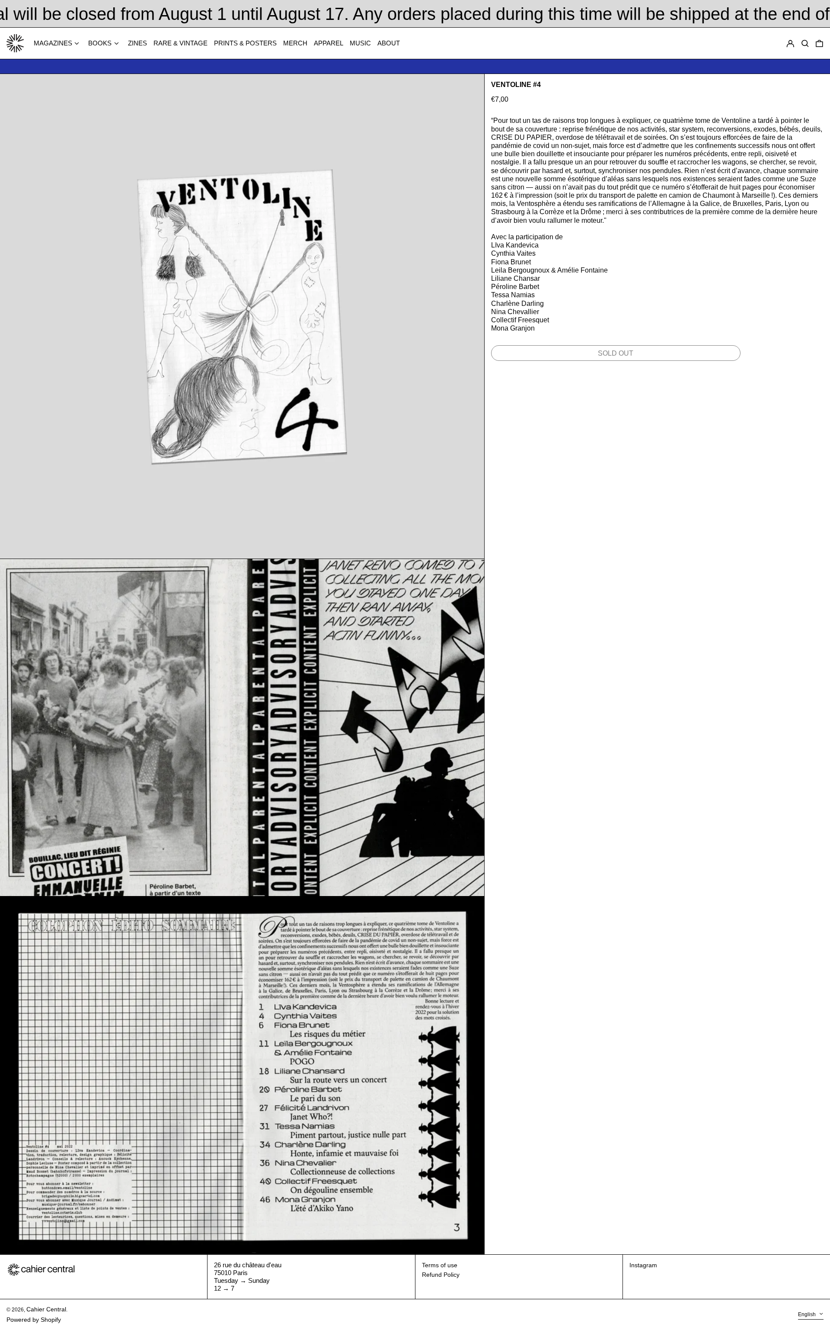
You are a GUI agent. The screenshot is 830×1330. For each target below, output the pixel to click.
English (807, 1314)
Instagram (643, 1265)
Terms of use (439, 1265)
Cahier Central (46, 1309)
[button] (819, 43)
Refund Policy (441, 1274)
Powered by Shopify (33, 1319)
